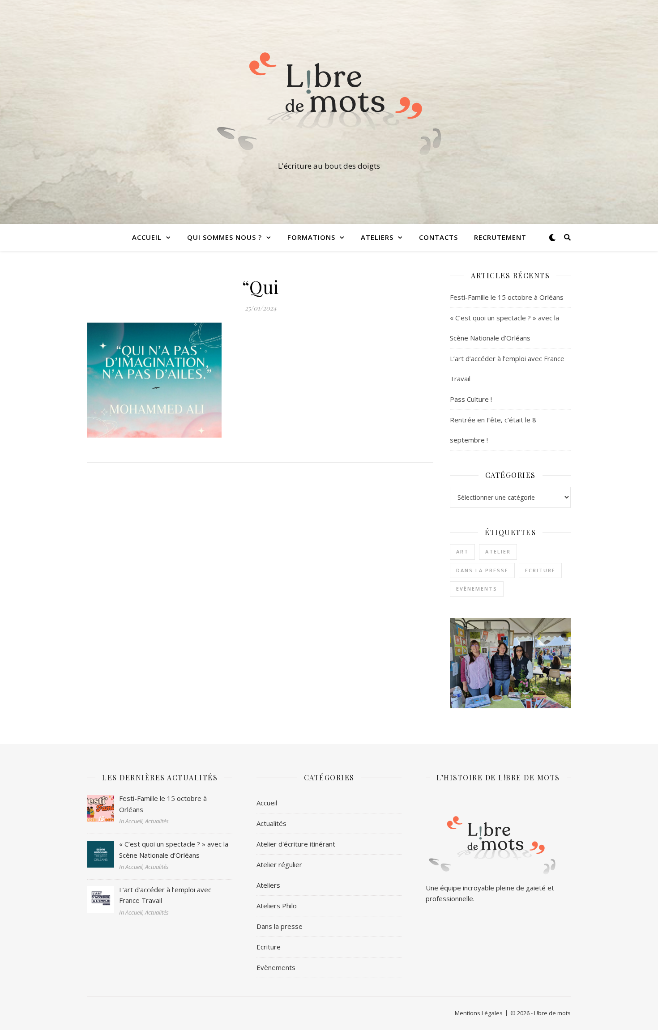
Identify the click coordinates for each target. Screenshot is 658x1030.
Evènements (476, 588)
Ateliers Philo (276, 905)
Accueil (147, 237)
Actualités (271, 823)
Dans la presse (482, 570)
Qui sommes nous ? (224, 237)
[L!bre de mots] (329, 103)
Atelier (498, 551)
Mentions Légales (479, 1013)
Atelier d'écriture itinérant (295, 843)
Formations (311, 237)
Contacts (438, 237)
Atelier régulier (279, 864)
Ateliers (268, 885)
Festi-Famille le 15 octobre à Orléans (507, 297)
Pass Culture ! (471, 399)
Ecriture (540, 570)
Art (462, 551)
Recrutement (500, 237)
